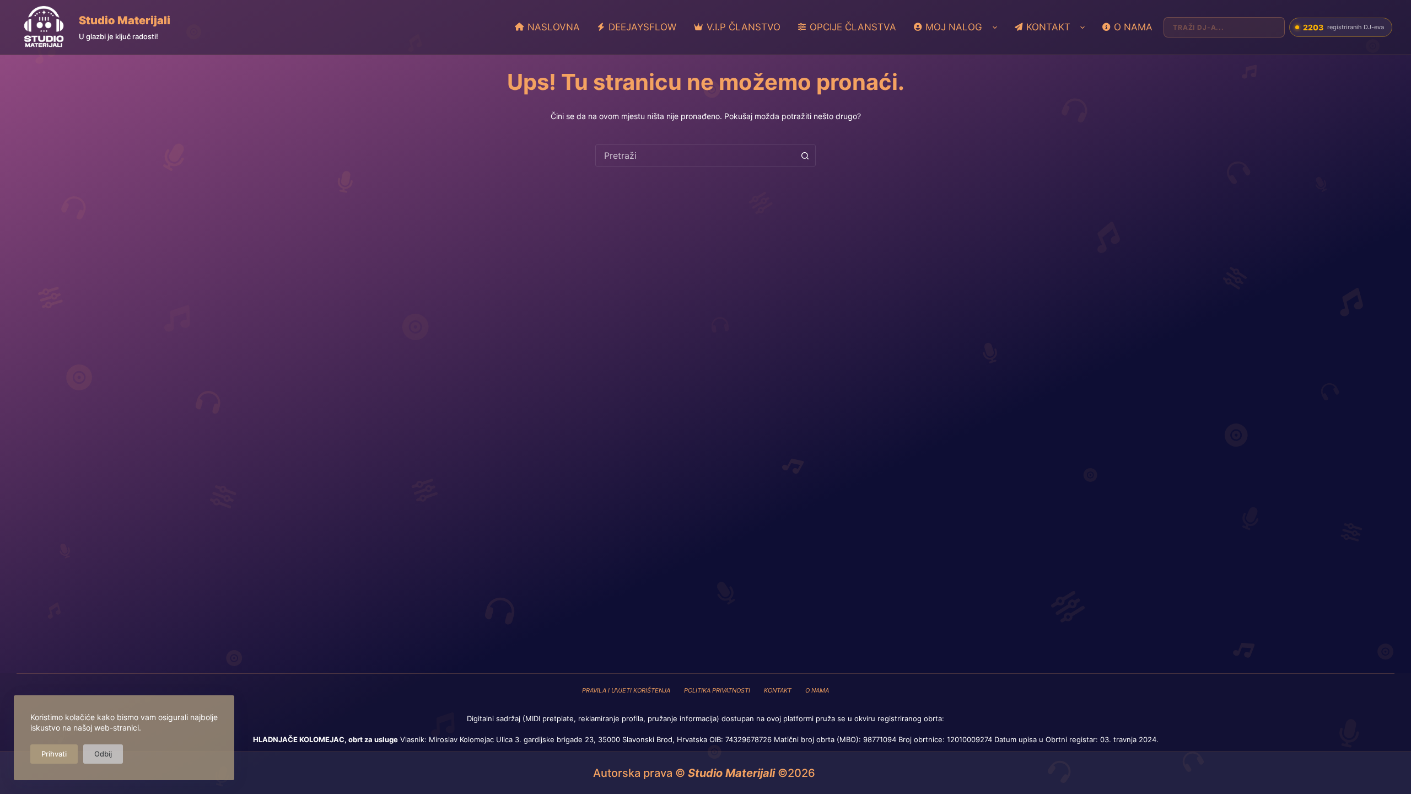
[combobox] (695, 155)
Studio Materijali (124, 20)
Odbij (103, 753)
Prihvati (54, 753)
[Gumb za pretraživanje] (804, 155)
